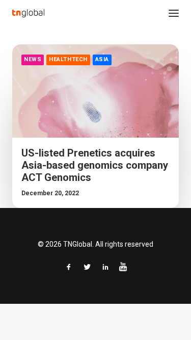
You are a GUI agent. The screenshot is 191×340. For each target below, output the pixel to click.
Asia (102, 59)
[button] (173, 13)
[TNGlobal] (28, 13)
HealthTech (68, 59)
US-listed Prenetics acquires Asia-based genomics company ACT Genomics (94, 165)
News (32, 59)
